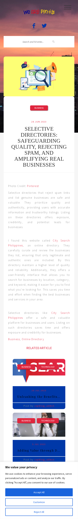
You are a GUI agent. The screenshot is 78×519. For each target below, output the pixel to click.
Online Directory (33, 339)
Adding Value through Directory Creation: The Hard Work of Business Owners (41, 450)
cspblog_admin (44, 405)
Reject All (39, 512)
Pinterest (32, 186)
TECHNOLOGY (47, 366)
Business (39, 107)
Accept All (39, 492)
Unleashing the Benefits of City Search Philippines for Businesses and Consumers (41, 397)
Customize (39, 502)
